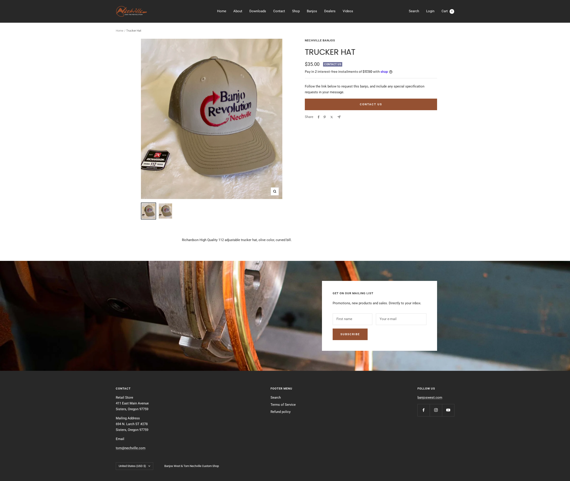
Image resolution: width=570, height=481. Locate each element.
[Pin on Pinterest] (325, 117)
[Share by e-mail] (339, 117)
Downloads (257, 11)
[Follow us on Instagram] (436, 410)
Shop (296, 11)
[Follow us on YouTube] (448, 410)
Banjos (312, 11)
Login (430, 11)
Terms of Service (283, 405)
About (237, 11)
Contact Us (371, 104)
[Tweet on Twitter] (332, 117)
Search (414, 11)
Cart (447, 11)
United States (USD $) (132, 466)
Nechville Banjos (320, 40)
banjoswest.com (429, 398)
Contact (279, 11)
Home (221, 11)
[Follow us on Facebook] (423, 410)
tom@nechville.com (130, 448)
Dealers (330, 11)
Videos (348, 11)
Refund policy (281, 412)
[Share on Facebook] (319, 117)
